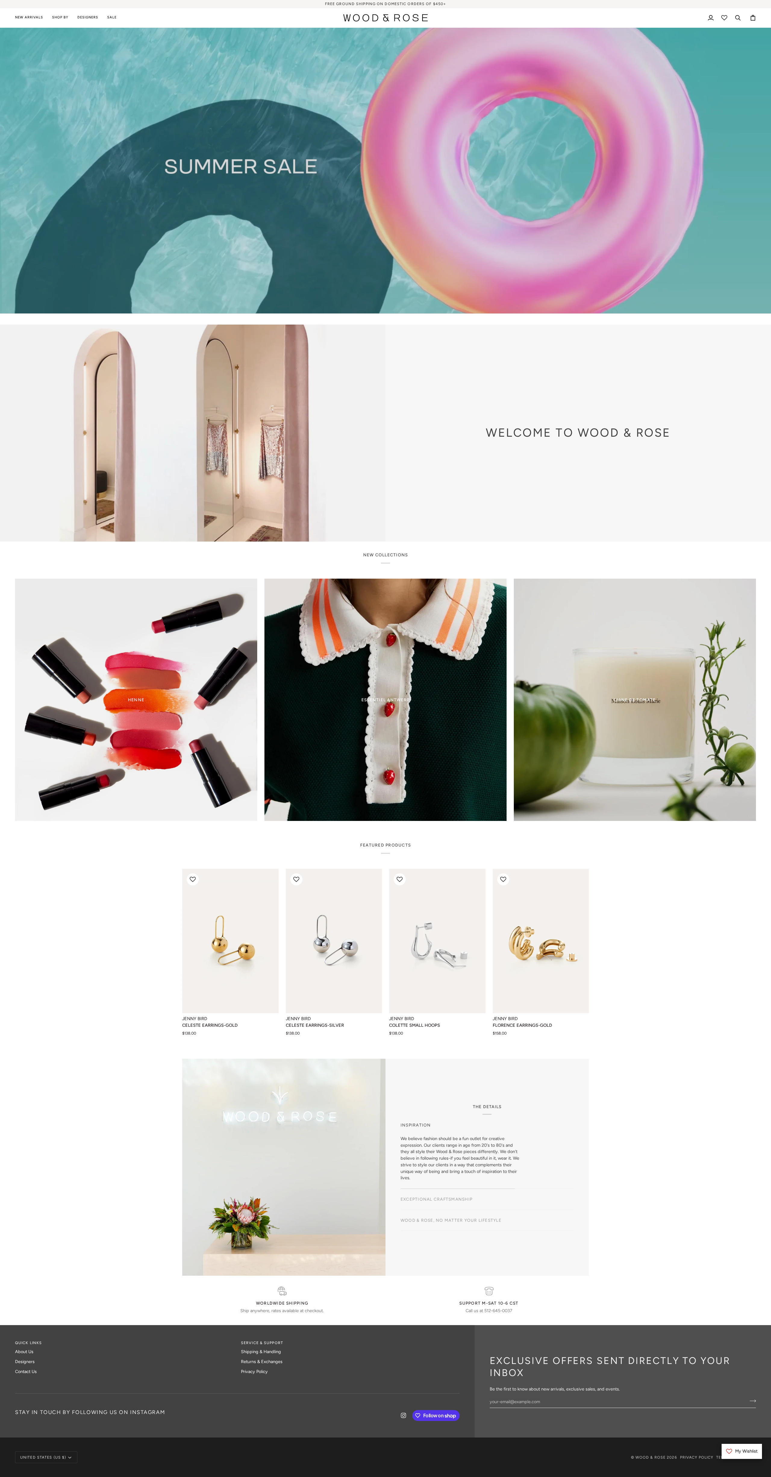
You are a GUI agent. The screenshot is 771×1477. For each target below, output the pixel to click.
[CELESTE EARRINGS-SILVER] (334, 941)
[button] (60, 17)
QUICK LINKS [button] (28, 1342)
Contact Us (26, 1371)
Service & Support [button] (262, 1342)
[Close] (430, 710)
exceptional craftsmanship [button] (437, 1172)
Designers (25, 1361)
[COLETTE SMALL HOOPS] (437, 941)
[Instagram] (403, 1415)
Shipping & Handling (261, 1351)
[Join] (424, 760)
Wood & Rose (650, 1457)
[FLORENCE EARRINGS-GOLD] (541, 941)
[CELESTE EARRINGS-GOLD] (230, 941)
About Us (24, 1351)
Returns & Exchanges (261, 1361)
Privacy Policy (254, 1371)
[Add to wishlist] (193, 879)
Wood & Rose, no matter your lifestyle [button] (451, 1193)
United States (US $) (43, 1457)
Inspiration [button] (416, 1151)
